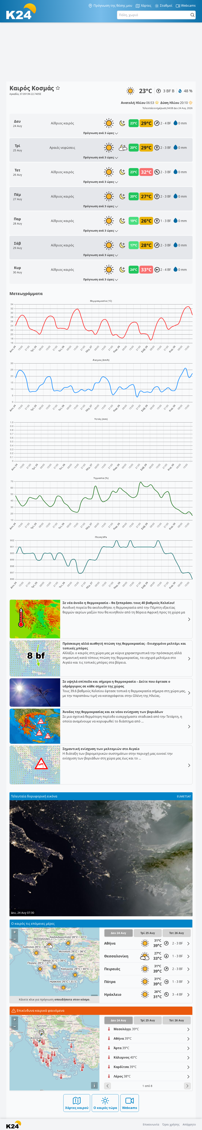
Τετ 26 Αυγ (176, 933)
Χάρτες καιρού (76, 1108)
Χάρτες (145, 5)
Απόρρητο (189, 1124)
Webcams (188, 5)
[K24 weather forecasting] (21, 11)
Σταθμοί (165, 5)
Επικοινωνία (151, 1124)
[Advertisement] (101, 52)
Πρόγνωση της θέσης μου (112, 5)
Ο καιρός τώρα (105, 1108)
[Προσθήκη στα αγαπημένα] (57, 88)
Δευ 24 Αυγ (118, 933)
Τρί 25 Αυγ (147, 933)
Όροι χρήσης (171, 1124)
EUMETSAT (184, 796)
